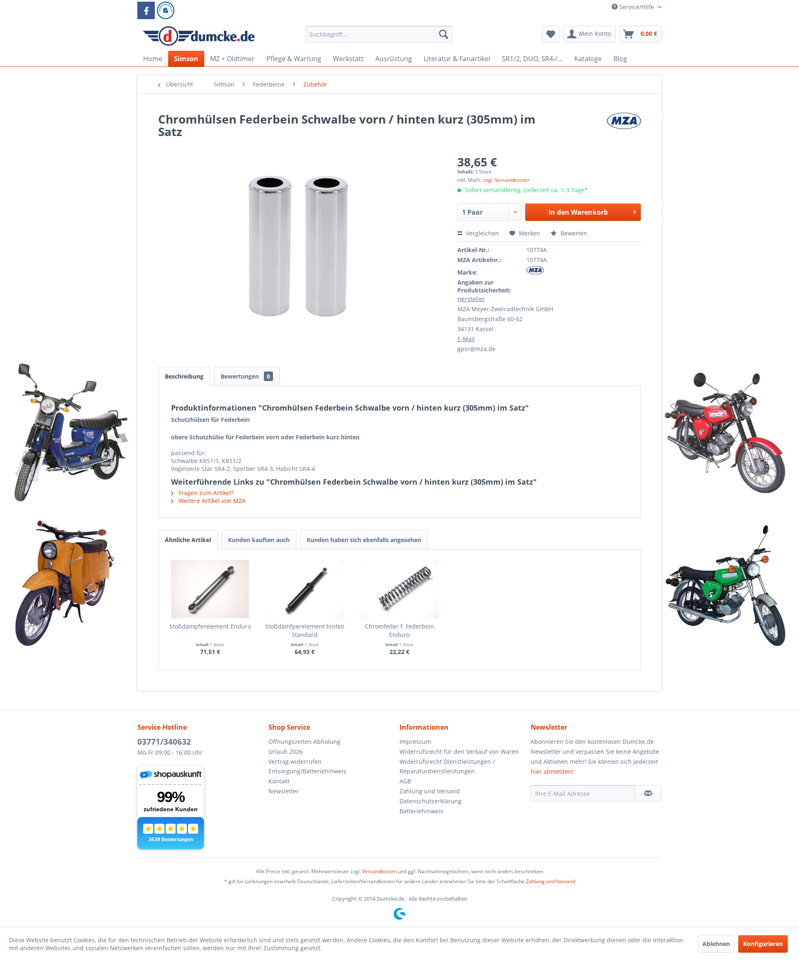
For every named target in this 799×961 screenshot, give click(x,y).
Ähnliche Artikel (188, 540)
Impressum (415, 742)
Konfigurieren (763, 944)
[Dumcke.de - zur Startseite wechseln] (198, 36)
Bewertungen (245, 376)
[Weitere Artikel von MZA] (624, 127)
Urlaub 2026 (285, 751)
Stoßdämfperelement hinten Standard (305, 630)
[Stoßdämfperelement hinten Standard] (305, 589)
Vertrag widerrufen (295, 761)
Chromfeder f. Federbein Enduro (399, 630)
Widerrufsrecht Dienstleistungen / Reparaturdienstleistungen (447, 766)
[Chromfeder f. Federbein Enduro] (399, 589)
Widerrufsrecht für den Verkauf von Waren (459, 751)
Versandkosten (379, 871)
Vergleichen (481, 233)
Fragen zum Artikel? (205, 493)
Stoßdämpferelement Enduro (210, 626)
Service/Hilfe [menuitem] (637, 7)
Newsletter (283, 791)
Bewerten (573, 233)
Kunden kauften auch (259, 540)
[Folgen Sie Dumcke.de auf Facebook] (146, 10)
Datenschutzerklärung (431, 801)
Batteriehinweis (421, 811)
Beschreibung (184, 376)
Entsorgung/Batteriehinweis (307, 771)
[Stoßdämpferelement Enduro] (210, 589)
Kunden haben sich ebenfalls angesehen (364, 540)
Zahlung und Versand (430, 791)
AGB (405, 781)
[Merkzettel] (551, 34)
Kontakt (279, 781)
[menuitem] (378, 38)
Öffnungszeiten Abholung (304, 742)
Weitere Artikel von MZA (211, 501)
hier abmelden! (552, 771)
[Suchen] (443, 34)
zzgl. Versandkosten (506, 179)
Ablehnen (716, 944)
